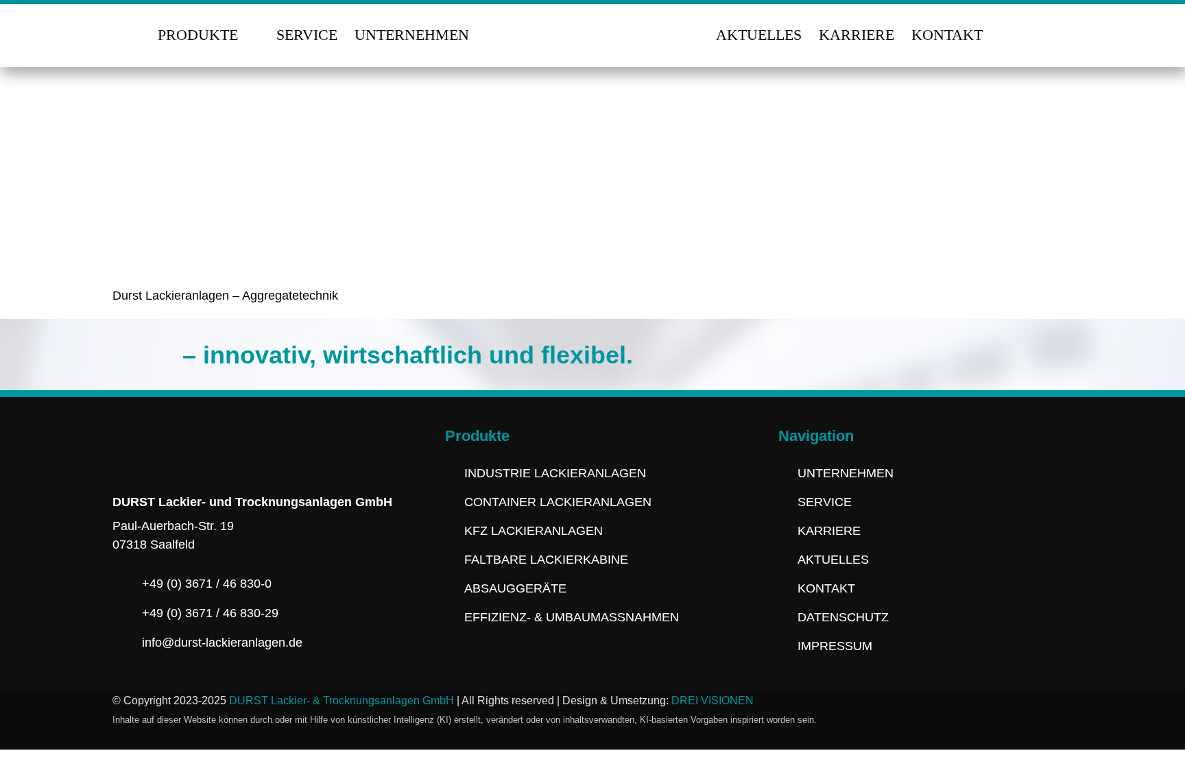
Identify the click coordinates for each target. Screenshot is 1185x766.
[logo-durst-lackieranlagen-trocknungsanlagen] (592, 20)
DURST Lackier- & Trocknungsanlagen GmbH (341, 700)
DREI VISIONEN (712, 700)
